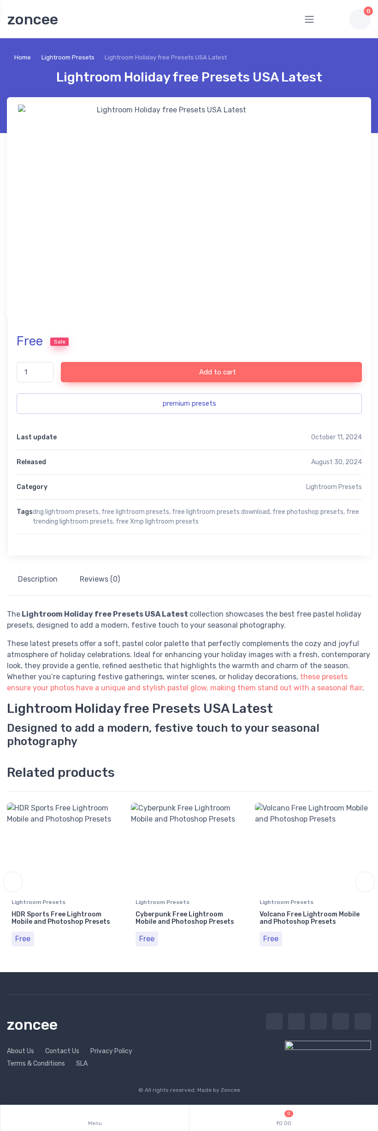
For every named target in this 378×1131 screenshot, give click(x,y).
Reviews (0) (100, 579)
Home (22, 57)
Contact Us (62, 1051)
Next (365, 882)
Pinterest (340, 1021)
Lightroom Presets (67, 57)
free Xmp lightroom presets (157, 521)
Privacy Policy (111, 1051)
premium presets (189, 403)
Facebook (296, 1021)
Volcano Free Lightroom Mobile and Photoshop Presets (310, 918)
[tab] (38, 579)
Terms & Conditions (36, 1063)
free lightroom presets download (221, 512)
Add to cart (216, 372)
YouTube (362, 1021)
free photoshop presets (307, 512)
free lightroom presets (135, 512)
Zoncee (230, 1090)
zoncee (32, 19)
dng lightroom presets (66, 512)
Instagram (318, 1021)
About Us (20, 1051)
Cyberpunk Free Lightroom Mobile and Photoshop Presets (185, 918)
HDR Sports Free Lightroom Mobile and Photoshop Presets (61, 918)
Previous (13, 882)
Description (38, 579)
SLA (82, 1063)
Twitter (274, 1021)
